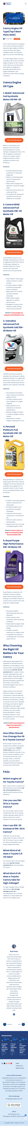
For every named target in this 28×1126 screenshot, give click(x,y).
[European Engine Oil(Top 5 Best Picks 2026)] (5, 1040)
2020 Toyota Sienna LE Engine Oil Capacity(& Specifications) (15, 725)
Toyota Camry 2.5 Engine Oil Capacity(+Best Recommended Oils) (14, 532)
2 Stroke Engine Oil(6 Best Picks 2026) (14, 1047)
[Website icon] (14, 1014)
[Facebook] (2, 1063)
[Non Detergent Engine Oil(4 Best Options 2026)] (23, 1040)
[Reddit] (6, 1063)
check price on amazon (14, 140)
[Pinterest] (9, 1063)
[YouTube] (11, 1063)
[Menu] (25, 3)
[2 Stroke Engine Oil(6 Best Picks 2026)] (14, 1040)
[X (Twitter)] (4, 1063)
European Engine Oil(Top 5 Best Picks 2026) (5, 1047)
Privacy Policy (20, 1068)
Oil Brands (17, 38)
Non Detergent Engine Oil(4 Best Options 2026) (23, 1048)
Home (17, 1063)
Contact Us (19, 1065)
